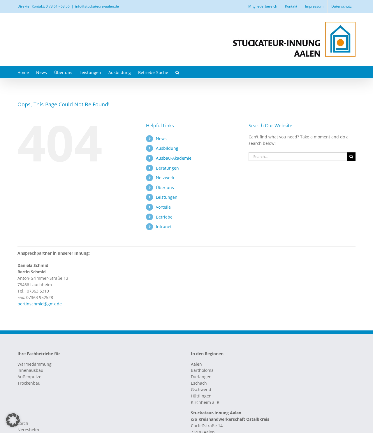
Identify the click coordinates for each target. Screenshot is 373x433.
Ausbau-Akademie (173, 158)
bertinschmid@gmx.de (39, 304)
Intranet (164, 226)
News (161, 138)
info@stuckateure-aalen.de (97, 6)
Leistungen (166, 197)
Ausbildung (167, 148)
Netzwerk (165, 177)
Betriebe (164, 217)
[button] (177, 72)
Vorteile (163, 207)
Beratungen (167, 168)
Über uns (165, 187)
